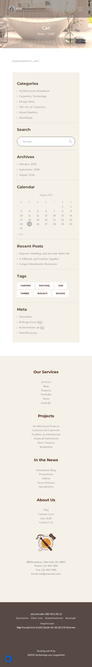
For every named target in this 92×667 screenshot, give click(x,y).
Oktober (28, 164)
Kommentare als (31, 327)
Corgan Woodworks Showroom (38, 264)
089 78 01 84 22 (53, 614)
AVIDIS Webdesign (37, 655)
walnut (42, 293)
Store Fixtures (46, 442)
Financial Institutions (46, 438)
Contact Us (46, 522)
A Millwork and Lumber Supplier (39, 258)
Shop (46, 386)
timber (25, 293)
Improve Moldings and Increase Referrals (44, 253)
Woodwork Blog (46, 470)
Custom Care (46, 514)
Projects (46, 390)
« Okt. (20, 234)
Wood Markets (28, 112)
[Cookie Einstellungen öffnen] (8, 661)
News (46, 398)
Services (46, 382)
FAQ (46, 510)
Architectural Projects (46, 426)
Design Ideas (26, 101)
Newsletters (46, 486)
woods (60, 293)
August (27, 174)
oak (60, 285)
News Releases (46, 482)
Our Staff (46, 518)
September (29, 169)
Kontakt (46, 403)
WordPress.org (28, 332)
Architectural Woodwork (34, 90)
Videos (46, 478)
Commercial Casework (46, 430)
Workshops (25, 117)
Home (41, 34)
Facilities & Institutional (46, 434)
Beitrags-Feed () (31, 322)
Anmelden (25, 316)
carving (26, 285)
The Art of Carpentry (32, 107)
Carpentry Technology (33, 96)
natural (44, 285)
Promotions (46, 474)
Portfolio (46, 394)
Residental (46, 447)
